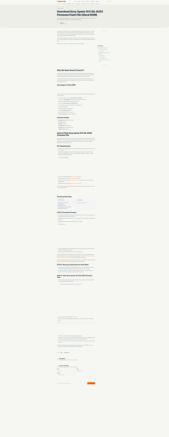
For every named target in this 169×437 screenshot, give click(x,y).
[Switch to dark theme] (111, 1)
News (76, 1)
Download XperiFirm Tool (82, 202)
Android (79, 1)
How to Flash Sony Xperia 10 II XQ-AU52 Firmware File (104, 53)
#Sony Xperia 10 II (66, 352)
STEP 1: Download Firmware (103, 58)
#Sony (61, 352)
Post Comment (91, 383)
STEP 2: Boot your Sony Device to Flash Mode (105, 60)
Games (83, 1)
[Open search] (108, 1)
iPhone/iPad (87, 1)
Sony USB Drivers (73, 183)
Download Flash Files (102, 56)
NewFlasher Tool (72, 178)
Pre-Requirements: (101, 55)
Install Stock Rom (61, 8)
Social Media (92, 1)
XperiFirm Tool (73, 176)
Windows (97, 1)
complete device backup (75, 180)
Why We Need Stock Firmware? (102, 47)
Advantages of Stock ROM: (103, 49)
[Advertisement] (76, 90)
